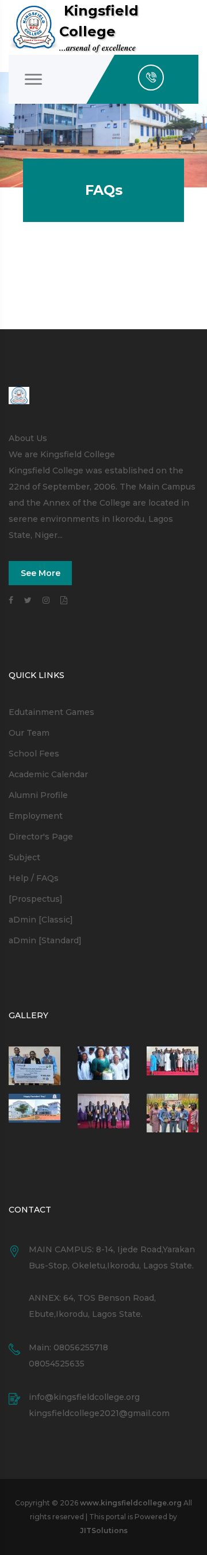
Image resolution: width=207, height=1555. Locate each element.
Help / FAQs (34, 878)
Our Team (29, 733)
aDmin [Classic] (41, 919)
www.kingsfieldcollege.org (131, 1502)
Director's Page (41, 836)
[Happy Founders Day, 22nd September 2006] (103, 1065)
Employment (36, 816)
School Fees (34, 753)
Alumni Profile (38, 795)
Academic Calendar (48, 774)
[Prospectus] (36, 899)
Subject (24, 857)
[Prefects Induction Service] (172, 1065)
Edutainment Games (51, 712)
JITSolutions (104, 1530)
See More (40, 573)
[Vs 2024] (103, 1113)
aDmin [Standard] (45, 940)
